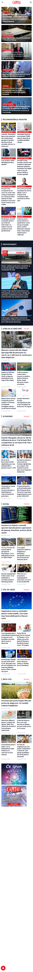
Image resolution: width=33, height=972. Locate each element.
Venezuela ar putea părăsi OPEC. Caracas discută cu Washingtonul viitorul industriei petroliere (8, 491)
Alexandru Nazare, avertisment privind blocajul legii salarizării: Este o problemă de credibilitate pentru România (16, 91)
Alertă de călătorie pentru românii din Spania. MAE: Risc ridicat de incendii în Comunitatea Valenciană (8, 725)
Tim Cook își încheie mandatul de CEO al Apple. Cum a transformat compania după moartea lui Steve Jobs (24, 194)
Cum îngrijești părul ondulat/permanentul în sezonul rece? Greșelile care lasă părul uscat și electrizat (9, 638)
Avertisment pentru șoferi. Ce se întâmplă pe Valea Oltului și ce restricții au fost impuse (8, 750)
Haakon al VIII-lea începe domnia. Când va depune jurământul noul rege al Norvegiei (7, 376)
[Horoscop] (16, 774)
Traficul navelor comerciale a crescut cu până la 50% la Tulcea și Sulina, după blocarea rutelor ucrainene (23, 378)
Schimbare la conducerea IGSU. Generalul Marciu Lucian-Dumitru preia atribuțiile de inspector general (16, 74)
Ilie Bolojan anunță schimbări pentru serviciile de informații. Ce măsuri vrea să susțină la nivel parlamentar (8, 225)
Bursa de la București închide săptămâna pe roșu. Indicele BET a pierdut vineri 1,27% (8, 464)
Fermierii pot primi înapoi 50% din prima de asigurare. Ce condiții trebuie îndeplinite (16, 703)
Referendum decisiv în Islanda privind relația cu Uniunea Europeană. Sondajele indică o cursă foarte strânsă (8, 403)
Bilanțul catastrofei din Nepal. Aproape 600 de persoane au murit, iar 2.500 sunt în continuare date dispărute (16, 354)
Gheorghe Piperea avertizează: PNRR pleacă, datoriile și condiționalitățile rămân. (23, 138)
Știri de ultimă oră (8, 35)
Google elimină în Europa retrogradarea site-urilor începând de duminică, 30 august (24, 402)
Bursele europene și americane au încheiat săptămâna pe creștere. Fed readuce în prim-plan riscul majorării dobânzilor (24, 466)
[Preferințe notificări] (3, 968)
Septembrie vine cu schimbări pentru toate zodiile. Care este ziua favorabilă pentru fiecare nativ (14, 615)
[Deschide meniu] (2, 2)
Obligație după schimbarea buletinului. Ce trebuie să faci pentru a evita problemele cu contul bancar (15, 18)
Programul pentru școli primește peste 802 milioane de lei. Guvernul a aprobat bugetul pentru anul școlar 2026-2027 (24, 491)
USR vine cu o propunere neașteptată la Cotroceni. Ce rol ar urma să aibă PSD (24, 578)
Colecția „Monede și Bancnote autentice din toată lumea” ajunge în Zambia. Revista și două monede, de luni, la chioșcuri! (8, 140)
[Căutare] (30, 2)
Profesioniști (21, 186)
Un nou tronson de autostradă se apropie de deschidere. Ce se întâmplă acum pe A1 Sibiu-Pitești (8, 553)
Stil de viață (9, 590)
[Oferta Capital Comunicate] (16, 796)
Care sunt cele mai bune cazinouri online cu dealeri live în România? (23, 662)
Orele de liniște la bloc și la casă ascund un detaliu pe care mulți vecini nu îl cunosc (24, 724)
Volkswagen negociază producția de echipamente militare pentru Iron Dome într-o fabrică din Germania (15, 320)
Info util (5, 11)
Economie (5, 86)
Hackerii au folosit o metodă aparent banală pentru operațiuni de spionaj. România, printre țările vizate (16, 529)
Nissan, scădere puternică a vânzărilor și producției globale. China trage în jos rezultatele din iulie (15, 268)
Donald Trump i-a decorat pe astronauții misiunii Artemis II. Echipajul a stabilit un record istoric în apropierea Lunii (15, 55)
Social (6, 504)
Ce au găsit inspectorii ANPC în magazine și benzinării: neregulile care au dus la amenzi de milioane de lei (24, 553)
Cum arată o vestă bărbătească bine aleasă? (7, 162)
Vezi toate (26, 328)
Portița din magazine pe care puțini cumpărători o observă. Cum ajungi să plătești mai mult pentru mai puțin (24, 750)
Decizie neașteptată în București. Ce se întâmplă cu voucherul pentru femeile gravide (8, 578)
